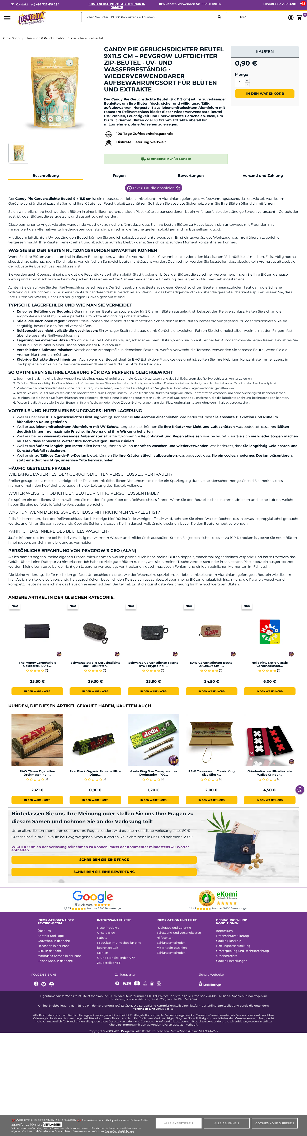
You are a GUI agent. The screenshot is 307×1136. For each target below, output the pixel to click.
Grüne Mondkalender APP (116, 958)
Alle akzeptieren (178, 1123)
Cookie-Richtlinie (228, 941)
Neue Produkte (108, 928)
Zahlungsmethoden (171, 943)
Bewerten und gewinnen (126, 97)
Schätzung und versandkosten (179, 933)
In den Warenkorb (264, 94)
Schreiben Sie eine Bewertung (104, 872)
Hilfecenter (165, 938)
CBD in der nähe (50, 951)
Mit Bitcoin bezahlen (172, 948)
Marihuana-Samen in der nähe (59, 956)
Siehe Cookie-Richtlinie (119, 1131)
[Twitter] (44, 984)
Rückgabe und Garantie (174, 928)
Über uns (44, 931)
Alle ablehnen (226, 1123)
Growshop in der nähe (54, 941)
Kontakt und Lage (51, 936)
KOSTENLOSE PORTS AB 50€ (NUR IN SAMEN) (117, 5)
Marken (102, 953)
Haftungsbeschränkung (233, 946)
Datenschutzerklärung (232, 936)
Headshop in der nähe (53, 946)
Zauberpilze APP (109, 963)
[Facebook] (36, 984)
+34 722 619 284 (47, 4)
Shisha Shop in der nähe (55, 961)
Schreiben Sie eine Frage (104, 860)
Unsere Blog (106, 933)
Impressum (224, 931)
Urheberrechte (226, 956)
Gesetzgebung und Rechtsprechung (242, 951)
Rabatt (102, 938)
